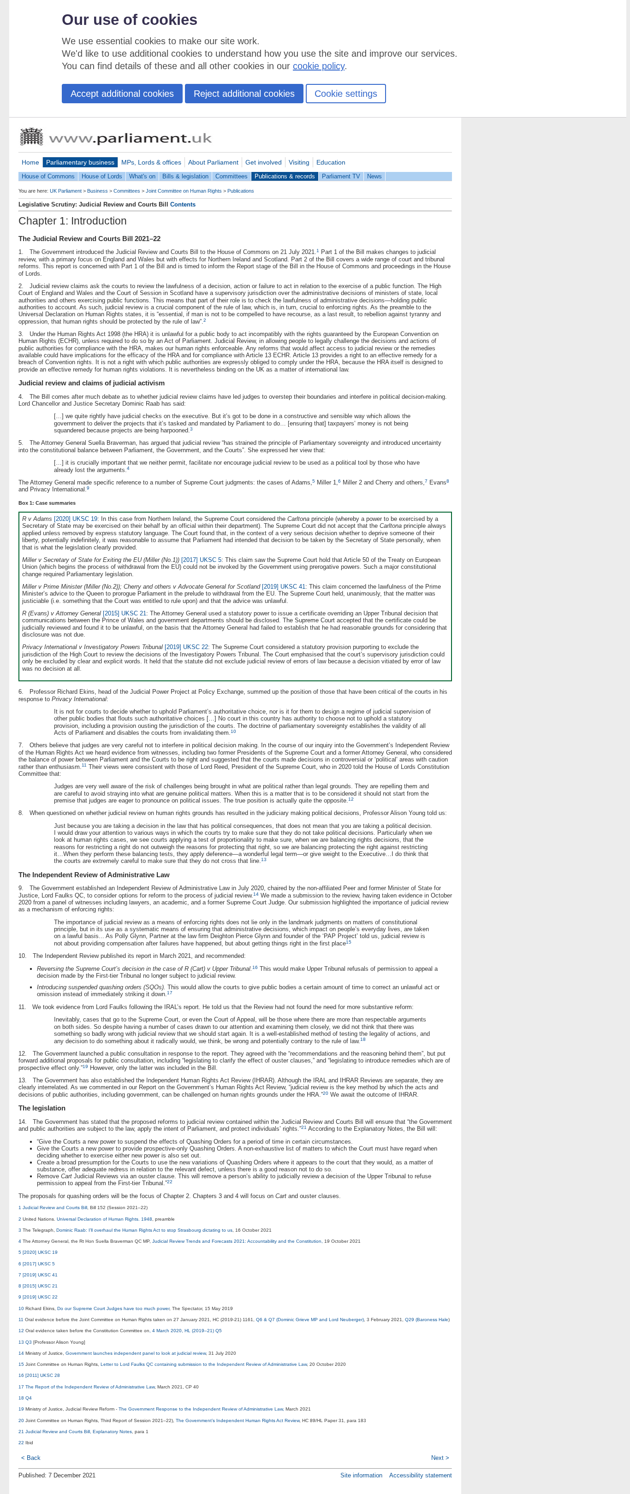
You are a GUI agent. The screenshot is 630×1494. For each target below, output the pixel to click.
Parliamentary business (80, 162)
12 (351, 799)
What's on (142, 176)
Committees (231, 176)
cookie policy (319, 66)
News (374, 176)
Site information (361, 1475)
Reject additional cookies (244, 94)
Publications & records (285, 176)
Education (330, 162)
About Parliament (213, 162)
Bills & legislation (185, 176)
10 (233, 731)
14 (256, 894)
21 (304, 1127)
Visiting (299, 162)
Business (97, 191)
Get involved (263, 162)
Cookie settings (346, 94)
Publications (240, 191)
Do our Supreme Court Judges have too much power (113, 1308)
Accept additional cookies (122, 94)
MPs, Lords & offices (151, 162)
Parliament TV (341, 176)
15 (348, 942)
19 (85, 1066)
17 (169, 992)
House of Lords (102, 176)
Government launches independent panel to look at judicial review (135, 1353)
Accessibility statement (420, 1475)
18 (363, 1039)
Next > (440, 1457)
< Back (31, 1457)
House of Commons (48, 176)
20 (325, 1093)
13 (264, 859)
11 (84, 765)
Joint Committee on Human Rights (184, 191)
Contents (183, 204)
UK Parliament (66, 191)
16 (255, 967)
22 (169, 1181)
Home (30, 162)
